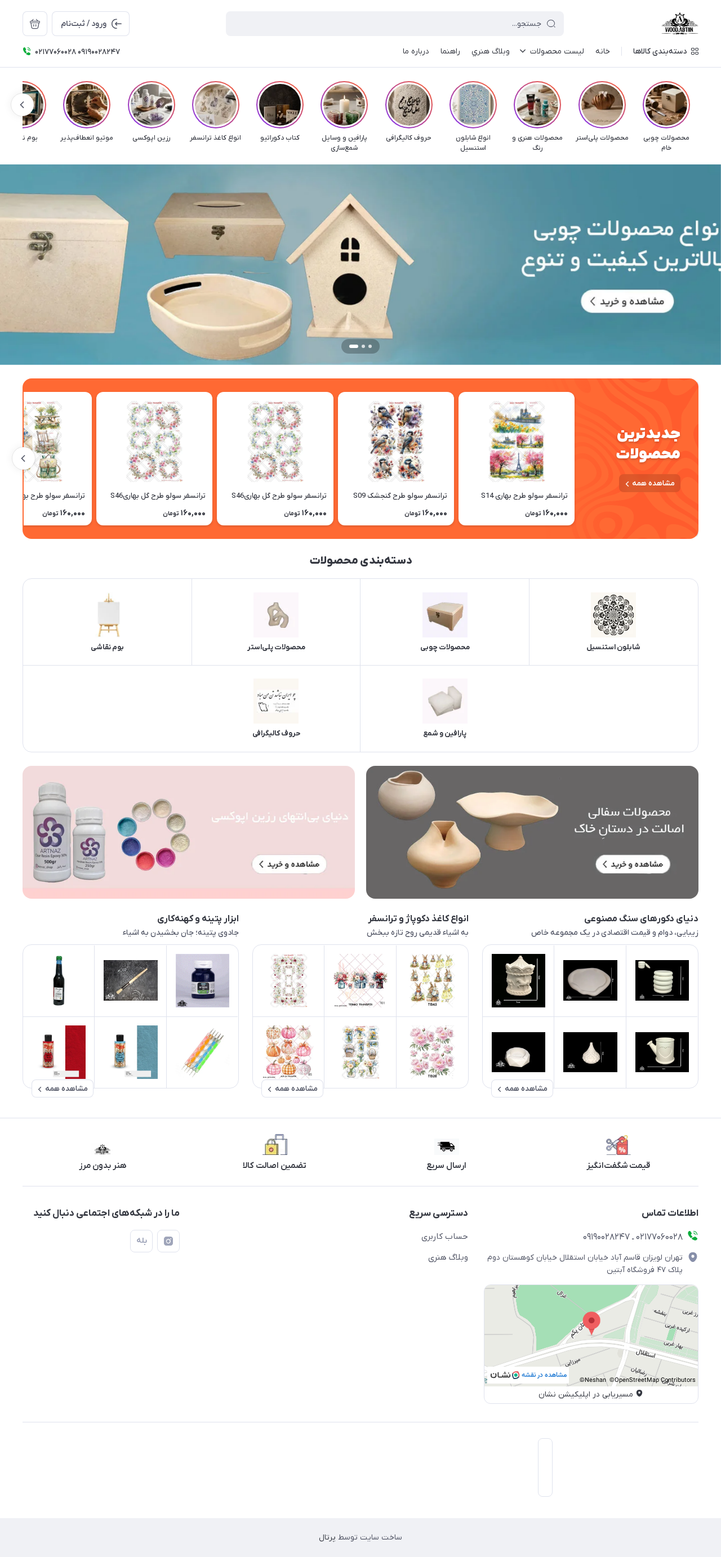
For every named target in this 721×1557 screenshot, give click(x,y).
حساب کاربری (444, 1236)
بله (141, 1240)
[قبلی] (698, 104)
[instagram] (168, 1241)
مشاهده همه (653, 483)
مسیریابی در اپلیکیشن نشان (585, 1394)
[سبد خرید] (35, 23)
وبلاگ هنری (448, 1257)
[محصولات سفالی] (532, 832)
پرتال (327, 1537)
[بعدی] (22, 104)
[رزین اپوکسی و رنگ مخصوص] (189, 832)
